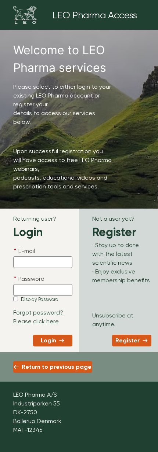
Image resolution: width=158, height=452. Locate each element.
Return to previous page (56, 366)
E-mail (24, 250)
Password (29, 278)
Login (48, 340)
